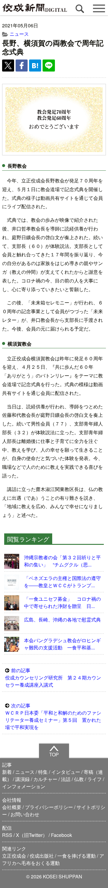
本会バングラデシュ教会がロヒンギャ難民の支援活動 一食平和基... (62, 644)
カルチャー (45, 779)
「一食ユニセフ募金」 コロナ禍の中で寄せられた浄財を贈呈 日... (62, 602)
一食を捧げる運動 (76, 855)
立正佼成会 (14, 855)
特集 (43, 771)
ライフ (94, 779)
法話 (65, 779)
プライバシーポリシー (49, 807)
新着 (7, 771)
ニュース (19, 33)
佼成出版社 (42, 855)
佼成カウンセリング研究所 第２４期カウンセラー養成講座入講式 (53, 677)
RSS (7, 835)
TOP (54, 754)
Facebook (61, 835)
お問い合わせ (24, 814)
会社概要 (11, 807)
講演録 (22, 779)
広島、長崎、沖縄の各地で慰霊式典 (62, 619)
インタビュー (65, 771)
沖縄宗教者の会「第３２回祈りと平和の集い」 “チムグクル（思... (62, 561)
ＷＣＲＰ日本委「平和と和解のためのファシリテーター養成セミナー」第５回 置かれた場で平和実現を (53, 716)
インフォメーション (23, 786)
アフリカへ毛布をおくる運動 (53, 859)
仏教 (79, 779)
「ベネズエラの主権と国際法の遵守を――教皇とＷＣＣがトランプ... (62, 582)
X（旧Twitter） (31, 835)
